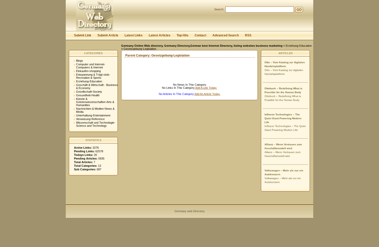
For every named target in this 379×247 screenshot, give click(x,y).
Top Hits (182, 35)
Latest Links (134, 35)
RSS (248, 35)
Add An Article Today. (207, 93)
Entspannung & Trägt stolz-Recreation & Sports (93, 76)
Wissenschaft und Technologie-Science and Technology (95, 124)
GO (299, 10)
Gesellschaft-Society (89, 91)
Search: (219, 9)
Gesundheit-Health (88, 95)
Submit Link (82, 35)
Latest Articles (159, 35)
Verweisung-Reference (90, 119)
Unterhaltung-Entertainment (93, 115)
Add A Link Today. (206, 87)
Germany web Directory (190, 211)
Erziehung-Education (299, 45)
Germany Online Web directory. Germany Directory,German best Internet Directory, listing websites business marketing (202, 45)
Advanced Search (225, 35)
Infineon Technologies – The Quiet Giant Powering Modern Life (283, 118)
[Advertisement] (181, 75)
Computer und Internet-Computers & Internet (90, 66)
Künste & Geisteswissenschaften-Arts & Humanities (95, 102)
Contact (200, 35)
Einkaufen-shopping (88, 71)
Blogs (79, 60)
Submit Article (107, 35)
